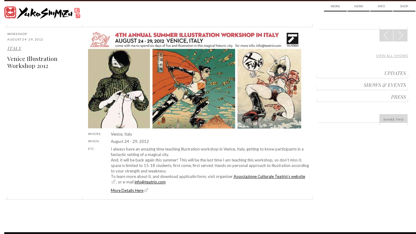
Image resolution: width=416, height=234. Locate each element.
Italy (14, 48)
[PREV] (400, 35)
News (358, 6)
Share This (393, 119)
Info (381, 6)
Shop (404, 6)
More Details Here (127, 190)
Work (335, 6)
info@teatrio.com (150, 181)
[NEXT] (386, 35)
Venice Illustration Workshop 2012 (32, 62)
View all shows (392, 56)
